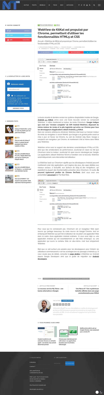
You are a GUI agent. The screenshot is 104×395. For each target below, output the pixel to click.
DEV (61, 5)
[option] (47, 336)
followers (27, 31)
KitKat (68, 48)
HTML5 (62, 48)
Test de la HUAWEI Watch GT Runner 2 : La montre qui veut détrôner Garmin (23, 169)
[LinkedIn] (69, 304)
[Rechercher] (94, 5)
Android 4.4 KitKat (45, 120)
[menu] (99, 5)
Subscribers (26, 40)
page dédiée (75, 254)
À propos (33, 362)
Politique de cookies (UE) (38, 385)
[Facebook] (79, 5)
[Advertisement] (52, 15)
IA (49, 5)
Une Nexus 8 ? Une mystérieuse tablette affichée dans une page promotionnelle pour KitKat (87, 291)
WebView (74, 48)
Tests (17, 126)
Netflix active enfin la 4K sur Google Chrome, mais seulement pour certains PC (89, 330)
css (58, 48)
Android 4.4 (45, 48)
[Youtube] (87, 5)
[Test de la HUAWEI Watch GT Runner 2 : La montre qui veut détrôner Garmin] (9, 167)
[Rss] (89, 5)
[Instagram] (84, 5)
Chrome (52, 48)
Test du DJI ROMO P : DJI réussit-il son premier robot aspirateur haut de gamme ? (23, 180)
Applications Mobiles (45, 25)
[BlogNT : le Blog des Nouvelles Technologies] (11, 5)
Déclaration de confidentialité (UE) (36, 372)
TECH (55, 5)
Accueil (40, 41)
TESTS (34, 5)
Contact (32, 366)
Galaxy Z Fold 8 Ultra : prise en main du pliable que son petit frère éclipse (23, 130)
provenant (52, 175)
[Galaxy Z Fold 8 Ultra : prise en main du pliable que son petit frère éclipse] (9, 129)
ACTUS (26, 5)
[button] (99, 392)
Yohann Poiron (66, 47)
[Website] (54, 304)
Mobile (57, 25)
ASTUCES (70, 5)
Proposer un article (36, 389)
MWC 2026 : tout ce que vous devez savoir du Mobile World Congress (39, 379)
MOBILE (42, 5)
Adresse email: (17, 84)
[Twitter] (81, 5)
